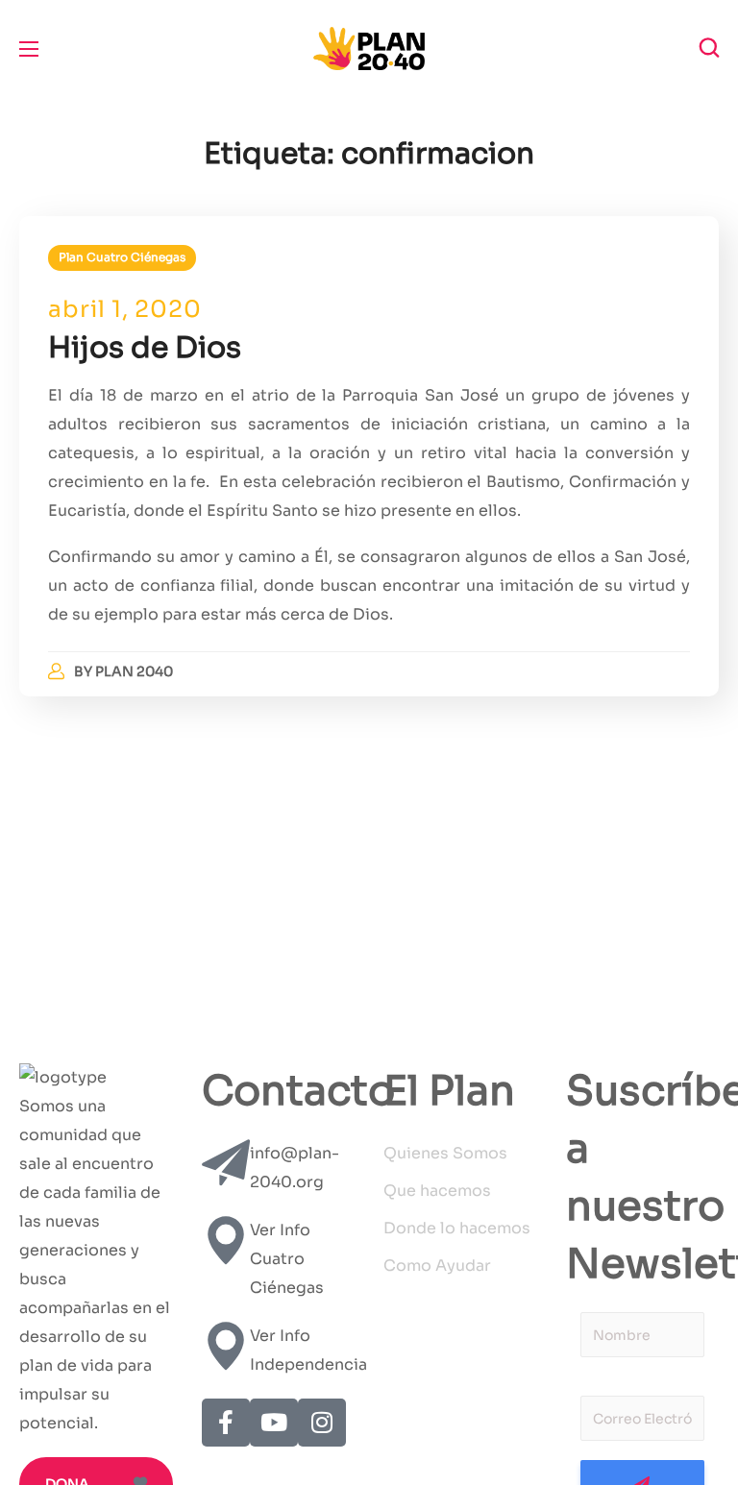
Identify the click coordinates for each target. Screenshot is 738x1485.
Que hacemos (437, 1191)
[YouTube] (274, 1423)
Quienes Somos (445, 1153)
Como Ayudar (437, 1265)
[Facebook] (226, 1423)
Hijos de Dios (144, 347)
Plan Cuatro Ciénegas (122, 257)
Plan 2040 (134, 671)
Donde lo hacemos (456, 1228)
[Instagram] (322, 1423)
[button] (709, 48)
